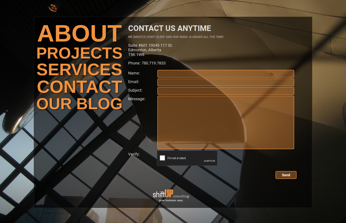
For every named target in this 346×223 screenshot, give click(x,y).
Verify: (130, 154)
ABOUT (79, 33)
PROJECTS (79, 53)
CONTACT (79, 87)
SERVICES (79, 69)
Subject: (135, 90)
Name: (134, 73)
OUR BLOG (79, 104)
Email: (133, 81)
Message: (136, 98)
